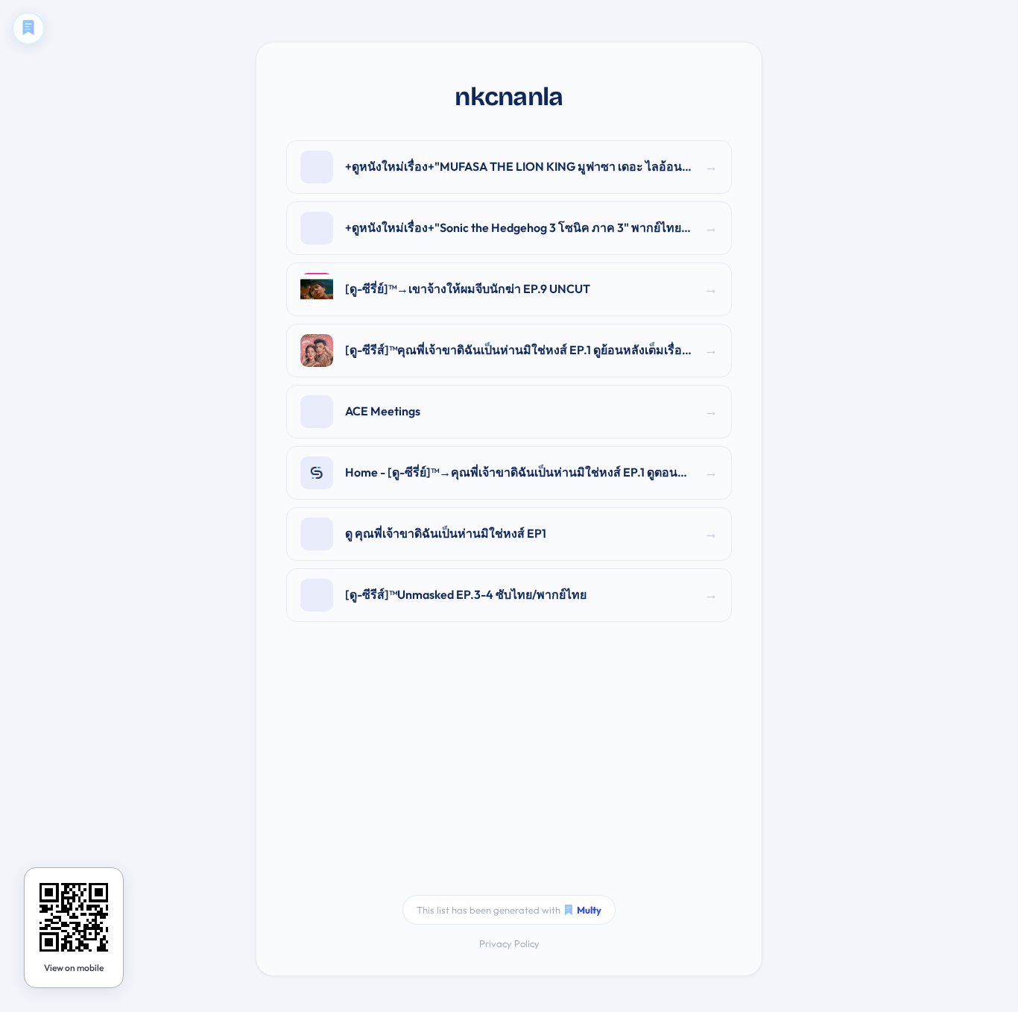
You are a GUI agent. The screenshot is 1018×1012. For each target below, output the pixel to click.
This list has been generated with (509, 910)
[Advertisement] (509, 768)
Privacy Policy (509, 943)
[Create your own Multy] (28, 28)
